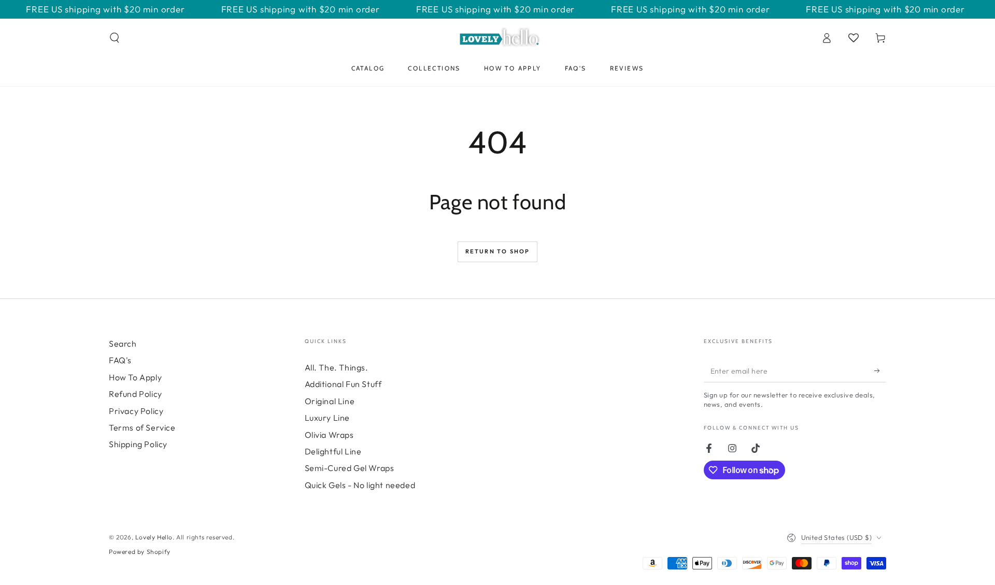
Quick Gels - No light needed (360, 485)
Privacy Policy (136, 411)
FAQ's (120, 360)
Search (123, 343)
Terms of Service (142, 427)
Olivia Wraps (329, 435)
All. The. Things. (336, 367)
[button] (114, 37)
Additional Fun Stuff (343, 384)
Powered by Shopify (139, 551)
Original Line (330, 401)
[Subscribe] (880, 370)
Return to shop (497, 251)
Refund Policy (135, 394)
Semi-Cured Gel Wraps (349, 468)
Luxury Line (327, 417)
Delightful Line (333, 451)
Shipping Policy (138, 444)
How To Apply (135, 377)
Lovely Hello (154, 537)
